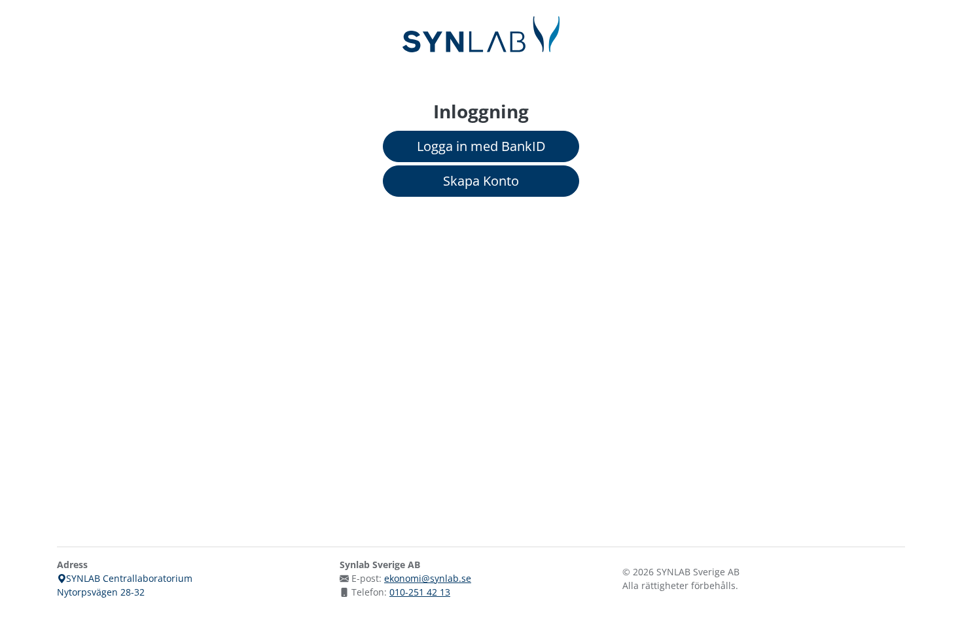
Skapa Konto (481, 181)
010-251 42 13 (419, 592)
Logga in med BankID (481, 146)
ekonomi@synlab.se (427, 578)
